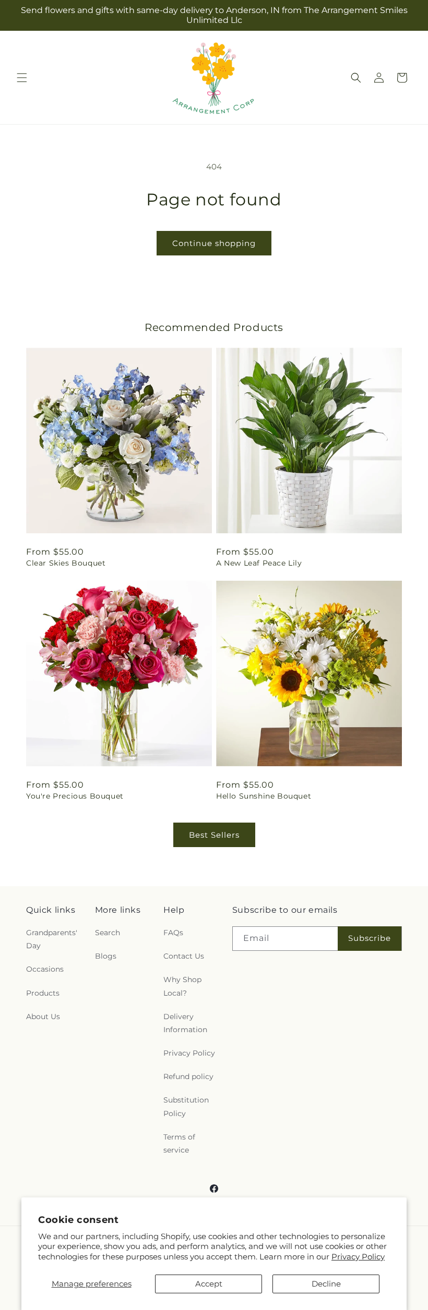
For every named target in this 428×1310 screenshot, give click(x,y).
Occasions (45, 969)
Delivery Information (185, 1023)
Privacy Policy (358, 1257)
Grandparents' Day (51, 939)
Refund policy (188, 1076)
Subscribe (369, 938)
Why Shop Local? (182, 986)
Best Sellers (214, 835)
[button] (21, 77)
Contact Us (183, 956)
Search (107, 932)
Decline (326, 1284)
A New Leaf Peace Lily (259, 563)
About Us (43, 1016)
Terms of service (179, 1143)
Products (43, 993)
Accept (208, 1284)
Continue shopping (214, 243)
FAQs (173, 932)
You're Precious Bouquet (75, 796)
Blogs (105, 956)
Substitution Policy (186, 1106)
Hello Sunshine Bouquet (263, 796)
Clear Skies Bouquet (65, 563)
